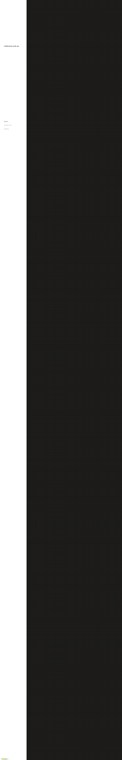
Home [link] (6, 121)
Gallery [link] (6, 129)
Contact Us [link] (7, 125)
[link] (11, 46)
